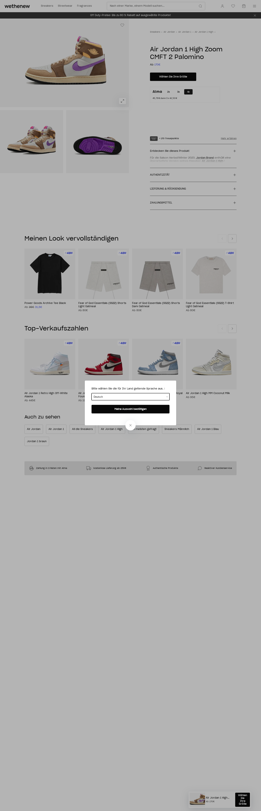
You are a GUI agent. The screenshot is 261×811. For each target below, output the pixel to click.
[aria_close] (130, 425)
